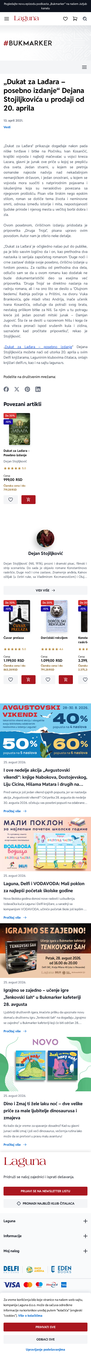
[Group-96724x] (52, 1284)
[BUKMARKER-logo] (28, 43)
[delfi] (11, 1269)
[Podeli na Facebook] (6, 389)
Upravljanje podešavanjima (45, 1349)
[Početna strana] (27, 19)
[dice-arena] (35, 1269)
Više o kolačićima (30, 1316)
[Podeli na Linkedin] (38, 389)
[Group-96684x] (61, 1269)
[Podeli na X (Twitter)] (16, 389)
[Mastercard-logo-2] (28, 1284)
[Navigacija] (45, 67)
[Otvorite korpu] (75, 18)
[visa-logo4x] (12, 1284)
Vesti (7, 127)
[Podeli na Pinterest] (27, 389)
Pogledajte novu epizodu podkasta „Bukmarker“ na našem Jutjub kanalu (45, 6)
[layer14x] (63, 1284)
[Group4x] (39, 1284)
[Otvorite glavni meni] (7, 19)
